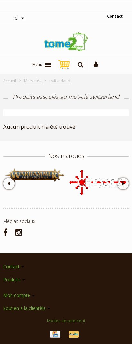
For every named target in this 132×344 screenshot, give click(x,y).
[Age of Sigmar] (34, 175)
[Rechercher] (80, 64)
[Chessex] (97, 182)
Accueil (9, 81)
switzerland (59, 81)
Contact (115, 16)
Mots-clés (32, 81)
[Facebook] (5, 232)
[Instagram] (18, 232)
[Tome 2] (66, 41)
